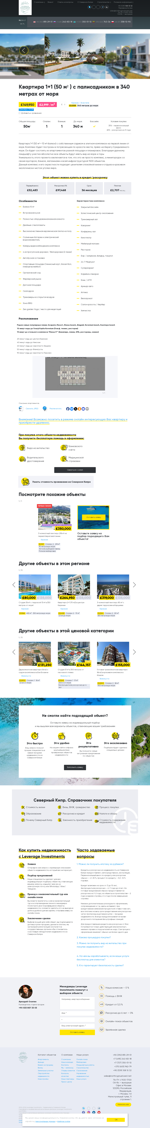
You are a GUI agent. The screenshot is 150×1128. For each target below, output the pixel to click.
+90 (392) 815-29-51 (122, 1055)
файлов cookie (63, 1122)
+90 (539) (125, 6)
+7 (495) (64, 22)
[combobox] (63, 104)
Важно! (50, 2)
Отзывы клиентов (68, 1070)
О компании (38, 2)
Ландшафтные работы (85, 1065)
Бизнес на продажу (45, 1065)
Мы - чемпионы (67, 1068)
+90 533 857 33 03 (28, 1007)
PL (24, 24)
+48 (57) (122, 22)
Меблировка (81, 1062)
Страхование (81, 1070)
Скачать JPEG (32, 409)
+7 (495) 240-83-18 (122, 1059)
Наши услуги (81, 1079)
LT (25, 20)
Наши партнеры (67, 1079)
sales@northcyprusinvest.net (121, 11)
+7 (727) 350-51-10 (122, 1063)
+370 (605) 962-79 (122, 1067)
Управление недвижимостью (82, 1075)
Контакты (65, 1065)
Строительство (103, 2)
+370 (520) (102, 22)
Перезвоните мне (125, 8)
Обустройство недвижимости (43, 1075)
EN (22, 20)
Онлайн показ (81, 1059)
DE (21, 24)
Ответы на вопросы (65, 2)
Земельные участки (45, 1070)
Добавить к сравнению (31, 113)
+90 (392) (44, 22)
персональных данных (45, 1122)
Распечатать (55, 409)
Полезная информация (123, 2)
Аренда (41, 1062)
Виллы (40, 1068)
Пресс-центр (66, 1082)
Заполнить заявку (75, 767)
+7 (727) (84, 22)
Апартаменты (43, 1059)
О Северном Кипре (85, 2)
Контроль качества (65, 1075)
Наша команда (67, 1062)
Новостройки (43, 1079)
